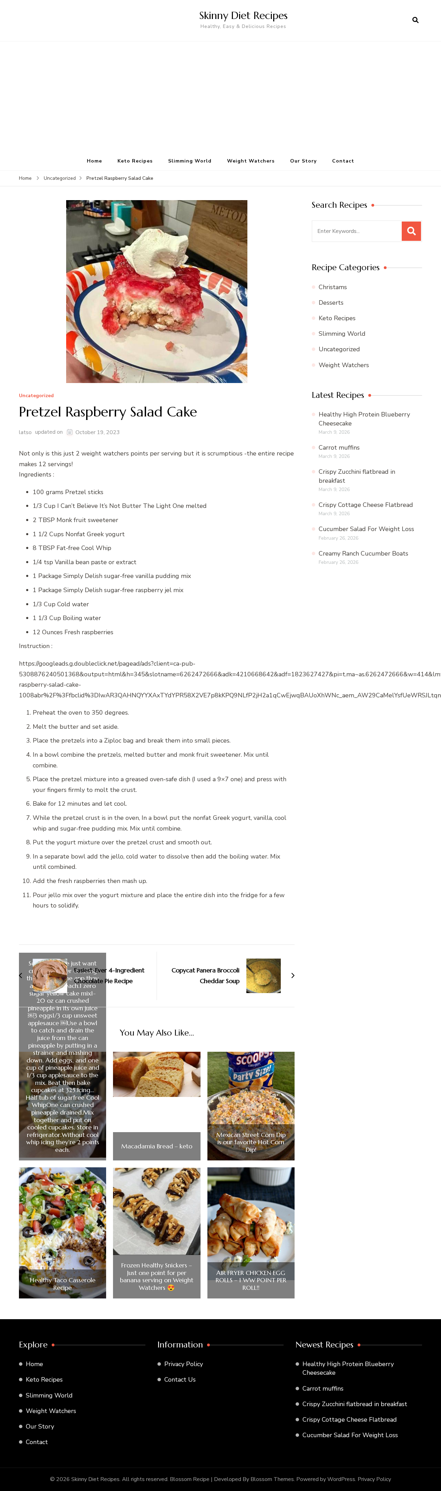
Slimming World (190, 161)
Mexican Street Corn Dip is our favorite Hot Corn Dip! (251, 1142)
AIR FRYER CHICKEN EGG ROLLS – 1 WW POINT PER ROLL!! (251, 1280)
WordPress (341, 1479)
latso (25, 432)
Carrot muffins (339, 447)
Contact (343, 161)
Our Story (303, 161)
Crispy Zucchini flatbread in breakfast (354, 1404)
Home (94, 161)
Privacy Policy (183, 1364)
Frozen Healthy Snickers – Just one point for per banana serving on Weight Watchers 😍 (156, 1276)
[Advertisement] (220, 100)
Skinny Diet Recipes (243, 15)
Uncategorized (36, 396)
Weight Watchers (251, 161)
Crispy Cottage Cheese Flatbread (366, 505)
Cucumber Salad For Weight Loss (366, 529)
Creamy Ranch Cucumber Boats (363, 553)
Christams (333, 287)
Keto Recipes (135, 161)
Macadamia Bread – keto (156, 1146)
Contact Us (180, 1379)
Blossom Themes (272, 1479)
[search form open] (415, 20)
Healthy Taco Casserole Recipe (62, 1283)
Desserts (331, 302)
